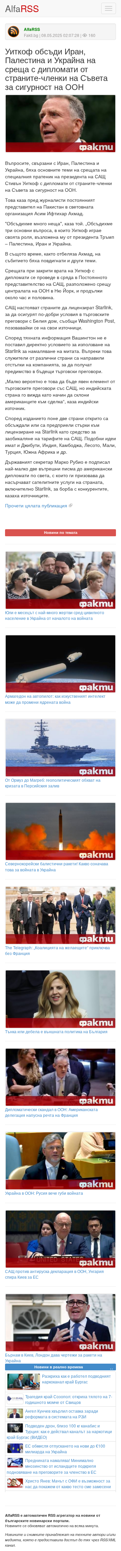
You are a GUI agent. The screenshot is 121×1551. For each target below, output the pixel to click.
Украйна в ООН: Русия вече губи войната (44, 1193)
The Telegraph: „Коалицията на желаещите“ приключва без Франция (57, 950)
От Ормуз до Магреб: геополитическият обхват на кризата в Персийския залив (52, 782)
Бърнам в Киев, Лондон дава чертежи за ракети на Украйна (53, 1357)
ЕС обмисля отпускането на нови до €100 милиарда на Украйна (65, 1448)
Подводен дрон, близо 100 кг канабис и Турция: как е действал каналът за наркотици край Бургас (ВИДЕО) (59, 1431)
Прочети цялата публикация (36, 505)
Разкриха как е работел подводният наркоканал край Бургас (76, 1378)
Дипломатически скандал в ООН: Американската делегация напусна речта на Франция (51, 1112)
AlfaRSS (32, 29)
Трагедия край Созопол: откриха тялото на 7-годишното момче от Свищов (68, 1399)
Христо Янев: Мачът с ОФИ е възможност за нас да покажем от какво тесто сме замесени (68, 1483)
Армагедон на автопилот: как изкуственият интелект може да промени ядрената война (55, 698)
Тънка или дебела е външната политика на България (56, 1031)
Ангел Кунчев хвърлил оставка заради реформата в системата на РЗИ (61, 1413)
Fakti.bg (31, 35)
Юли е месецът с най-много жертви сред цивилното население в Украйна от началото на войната (54, 615)
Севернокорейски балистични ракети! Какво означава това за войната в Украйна (56, 866)
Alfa (22, 8)
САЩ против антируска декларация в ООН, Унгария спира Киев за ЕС (54, 1274)
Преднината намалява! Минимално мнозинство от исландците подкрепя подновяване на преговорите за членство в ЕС (51, 1465)
